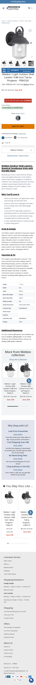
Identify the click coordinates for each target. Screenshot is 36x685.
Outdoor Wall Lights (25, 21)
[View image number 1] (4, 63)
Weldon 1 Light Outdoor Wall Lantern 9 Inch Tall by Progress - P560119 (26, 388)
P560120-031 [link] (6, 23)
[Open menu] (3, 8)
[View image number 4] (24, 63)
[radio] (18, 118)
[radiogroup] (18, 118)
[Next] (29, 380)
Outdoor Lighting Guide (14, 337)
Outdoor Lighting (12, 21)
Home (3, 21)
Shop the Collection (18, 359)
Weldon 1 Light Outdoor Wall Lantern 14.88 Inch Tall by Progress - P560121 (10, 388)
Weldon (26, 84)
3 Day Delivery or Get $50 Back (12, 108)
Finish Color (15, 113)
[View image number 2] (11, 63)
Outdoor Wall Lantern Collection (12, 341)
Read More (18, 434)
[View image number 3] (17, 63)
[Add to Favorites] (30, 30)
